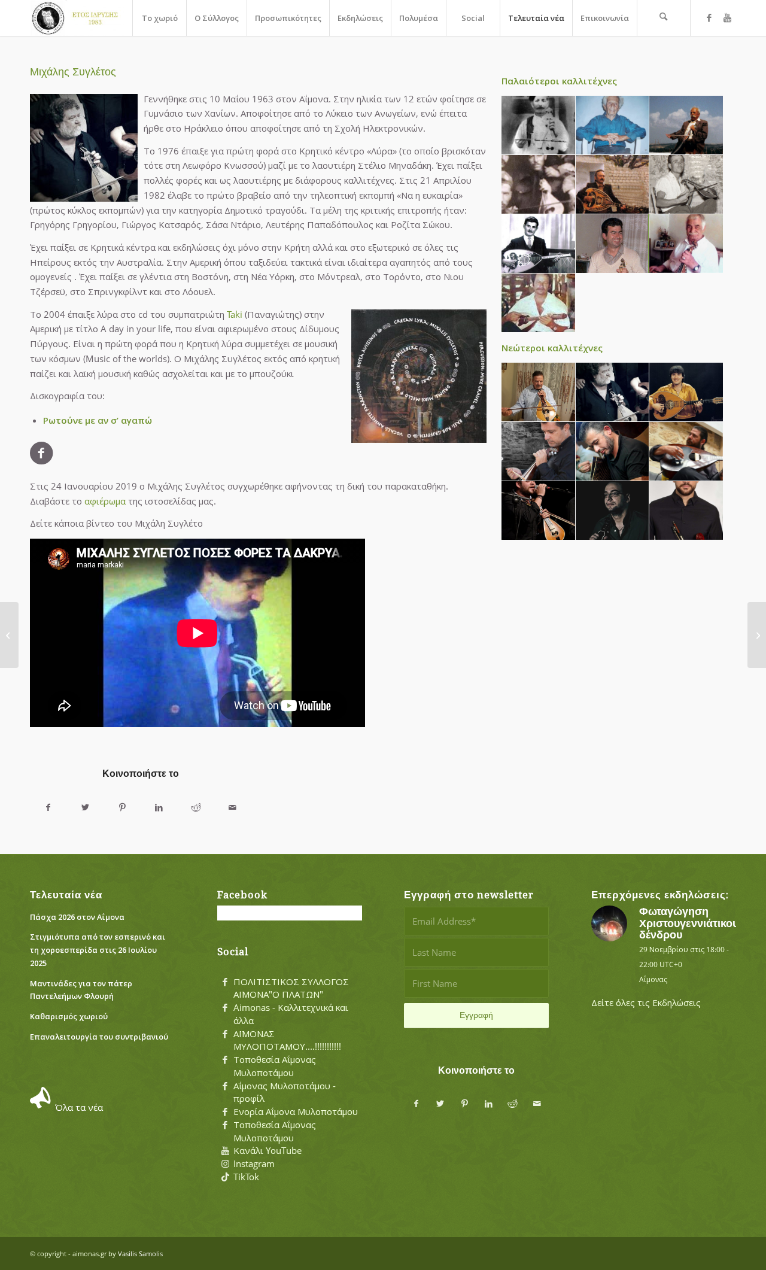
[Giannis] (613, 510)
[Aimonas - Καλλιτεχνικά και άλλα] (225, 1007)
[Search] (664, 18)
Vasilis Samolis (140, 1253)
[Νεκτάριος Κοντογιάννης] (613, 451)
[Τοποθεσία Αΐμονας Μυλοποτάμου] (225, 1060)
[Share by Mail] (232, 807)
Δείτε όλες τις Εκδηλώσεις (646, 1002)
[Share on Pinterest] (122, 807)
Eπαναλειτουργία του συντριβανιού (99, 1036)
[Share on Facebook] (48, 807)
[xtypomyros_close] (613, 125)
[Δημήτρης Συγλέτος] (686, 451)
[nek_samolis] (538, 451)
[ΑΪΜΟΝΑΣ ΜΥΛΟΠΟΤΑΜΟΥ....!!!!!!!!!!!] (225, 1034)
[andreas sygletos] (686, 510)
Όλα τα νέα (79, 1107)
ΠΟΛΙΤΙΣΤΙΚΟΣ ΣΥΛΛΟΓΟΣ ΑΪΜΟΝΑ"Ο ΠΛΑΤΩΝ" (291, 988)
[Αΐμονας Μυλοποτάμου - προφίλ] (225, 1086)
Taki (234, 314)
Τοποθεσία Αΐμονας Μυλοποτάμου (274, 1065)
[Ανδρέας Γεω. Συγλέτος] (538, 184)
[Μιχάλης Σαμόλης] (538, 392)
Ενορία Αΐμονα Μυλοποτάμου (295, 1111)
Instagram (254, 1163)
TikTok (246, 1177)
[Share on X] (85, 807)
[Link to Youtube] (727, 17)
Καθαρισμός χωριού (69, 1016)
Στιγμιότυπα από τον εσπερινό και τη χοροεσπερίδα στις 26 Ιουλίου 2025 (97, 949)
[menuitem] (159, 18)
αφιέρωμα (105, 501)
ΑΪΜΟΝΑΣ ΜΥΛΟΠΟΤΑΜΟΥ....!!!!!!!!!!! (287, 1040)
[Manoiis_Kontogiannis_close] (613, 244)
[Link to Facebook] (709, 17)
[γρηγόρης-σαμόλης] (538, 510)
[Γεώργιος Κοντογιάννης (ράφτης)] (613, 184)
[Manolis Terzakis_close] (538, 303)
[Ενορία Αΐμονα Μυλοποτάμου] (225, 1112)
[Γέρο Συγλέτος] (538, 125)
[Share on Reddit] (195, 807)
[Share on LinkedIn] (159, 807)
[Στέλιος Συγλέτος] (686, 184)
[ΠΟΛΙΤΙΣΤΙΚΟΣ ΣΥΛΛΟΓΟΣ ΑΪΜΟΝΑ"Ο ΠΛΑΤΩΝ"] (225, 982)
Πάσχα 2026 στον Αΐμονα (77, 917)
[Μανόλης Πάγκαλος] (686, 392)
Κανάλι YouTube (267, 1150)
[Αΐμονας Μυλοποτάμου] (77, 18)
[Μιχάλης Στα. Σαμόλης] (9, 635)
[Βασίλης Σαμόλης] (686, 125)
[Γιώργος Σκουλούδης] (686, 244)
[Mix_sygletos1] (613, 392)
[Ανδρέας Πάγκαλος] (538, 244)
